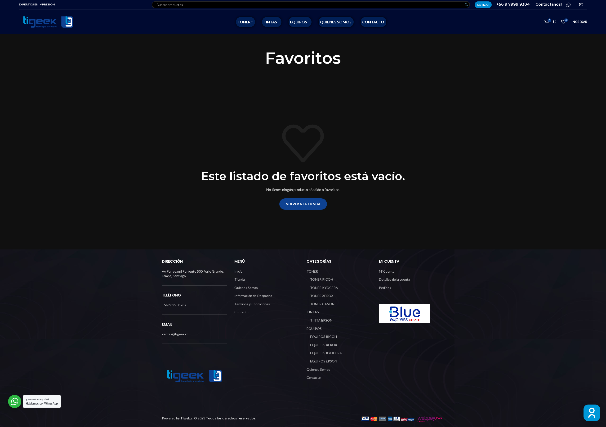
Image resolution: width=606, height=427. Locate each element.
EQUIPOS (314, 329)
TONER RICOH (321, 279)
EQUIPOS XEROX (323, 345)
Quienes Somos (246, 288)
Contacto (241, 312)
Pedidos (385, 288)
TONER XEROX (321, 296)
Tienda (239, 279)
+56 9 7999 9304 (513, 4)
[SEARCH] (466, 4)
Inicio (238, 271)
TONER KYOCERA (324, 288)
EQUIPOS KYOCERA (326, 353)
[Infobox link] (570, 5)
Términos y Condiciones (252, 304)
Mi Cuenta (386, 271)
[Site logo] (48, 21)
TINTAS (313, 312)
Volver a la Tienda (303, 204)
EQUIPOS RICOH (323, 337)
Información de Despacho (253, 296)
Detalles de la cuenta (394, 279)
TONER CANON (322, 304)
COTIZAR (483, 4)
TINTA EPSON (321, 320)
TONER (312, 271)
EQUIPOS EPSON (323, 361)
